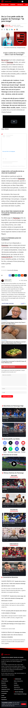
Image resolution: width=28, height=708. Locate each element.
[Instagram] (24, 280)
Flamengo (9, 62)
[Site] (19, 280)
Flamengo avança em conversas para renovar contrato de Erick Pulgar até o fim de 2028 (13, 488)
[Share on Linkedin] (12, 29)
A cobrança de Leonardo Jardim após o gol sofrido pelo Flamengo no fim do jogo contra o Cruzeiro (13, 624)
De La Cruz (4, 60)
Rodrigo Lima (7, 25)
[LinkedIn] (26, 280)
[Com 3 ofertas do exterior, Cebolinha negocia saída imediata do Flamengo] (14, 501)
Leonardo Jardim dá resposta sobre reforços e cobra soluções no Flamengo (14, 537)
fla (12, 270)
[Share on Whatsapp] (9, 29)
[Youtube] (23, 444)
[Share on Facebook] (4, 29)
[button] (23, 704)
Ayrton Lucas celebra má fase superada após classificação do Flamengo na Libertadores (13, 571)
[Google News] (17, 450)
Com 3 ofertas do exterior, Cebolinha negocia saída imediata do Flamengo (12, 503)
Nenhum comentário (9, 26)
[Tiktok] (4, 450)
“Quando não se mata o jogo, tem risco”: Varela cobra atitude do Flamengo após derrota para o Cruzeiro (13, 522)
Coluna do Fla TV (6, 257)
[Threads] (23, 450)
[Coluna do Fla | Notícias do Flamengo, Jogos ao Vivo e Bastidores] (6, 1)
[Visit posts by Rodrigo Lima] (2, 26)
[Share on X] (7, 29)
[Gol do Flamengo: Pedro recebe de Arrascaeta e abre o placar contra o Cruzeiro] (14, 464)
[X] (22, 280)
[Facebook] (21, 280)
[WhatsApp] (10, 450)
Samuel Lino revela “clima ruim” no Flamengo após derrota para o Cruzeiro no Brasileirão (13, 417)
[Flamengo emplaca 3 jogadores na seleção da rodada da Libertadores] (14, 554)
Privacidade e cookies (7, 702)
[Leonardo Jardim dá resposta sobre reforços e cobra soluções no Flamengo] (14, 535)
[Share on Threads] (17, 29)
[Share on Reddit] (14, 29)
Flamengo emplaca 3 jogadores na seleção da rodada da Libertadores (13, 556)
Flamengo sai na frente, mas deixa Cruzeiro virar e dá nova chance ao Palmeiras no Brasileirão (13, 635)
